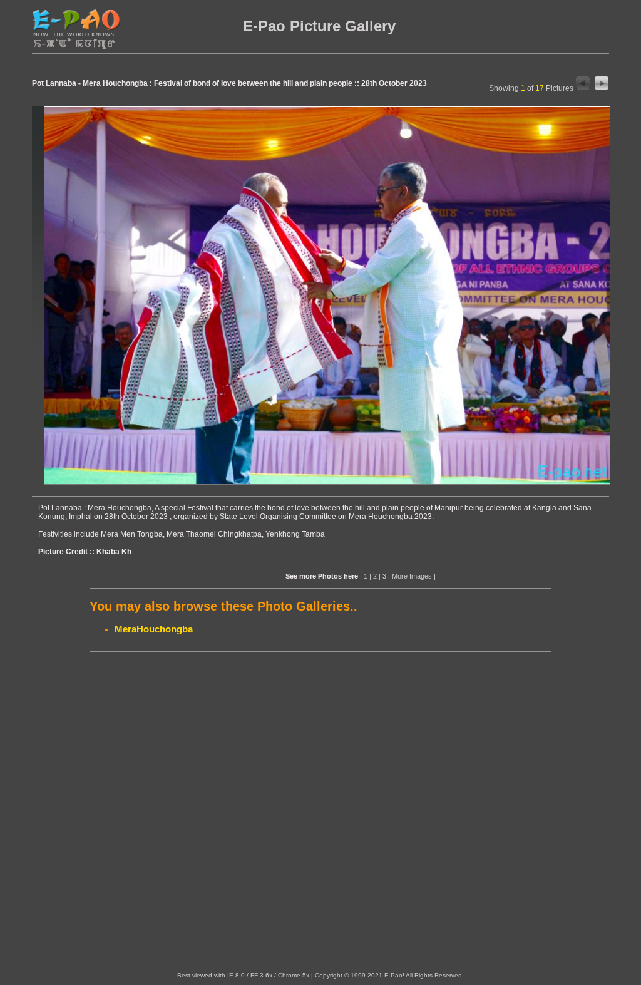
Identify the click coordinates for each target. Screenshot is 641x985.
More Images (412, 576)
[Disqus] (320, 812)
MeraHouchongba (154, 629)
